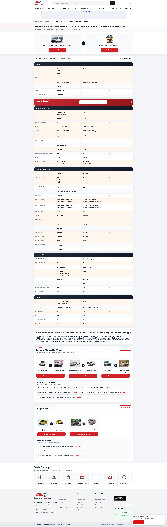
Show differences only (125, 58)
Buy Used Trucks (63, 504)
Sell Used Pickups (99, 507)
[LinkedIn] (130, 504)
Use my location (138, 522)
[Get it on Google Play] (120, 498)
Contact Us (130, 524)
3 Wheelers (98, 502)
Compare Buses (81, 499)
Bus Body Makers (81, 507)
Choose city (149, 522)
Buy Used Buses (81, 504)
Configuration (53, 58)
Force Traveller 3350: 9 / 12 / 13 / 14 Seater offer (93, 102)
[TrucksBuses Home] (42, 496)
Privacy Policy (110, 524)
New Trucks (62, 497)
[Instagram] (126, 504)
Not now (157, 522)
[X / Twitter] (115, 504)
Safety (69, 58)
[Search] (112, 3)
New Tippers (62, 502)
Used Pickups (98, 504)
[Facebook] (119, 504)
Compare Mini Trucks (100, 499)
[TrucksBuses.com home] (39, 3)
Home (35, 21)
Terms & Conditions (121, 524)
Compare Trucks (63, 499)
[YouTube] (122, 504)
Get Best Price (57, 50)
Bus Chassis (80, 502)
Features (62, 58)
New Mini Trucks (99, 497)
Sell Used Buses (81, 510)
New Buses (80, 497)
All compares (125, 348)
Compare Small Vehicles (43, 21)
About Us (103, 524)
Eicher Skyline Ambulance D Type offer (119, 102)
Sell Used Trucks (63, 507)
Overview (38, 58)
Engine (45, 58)
